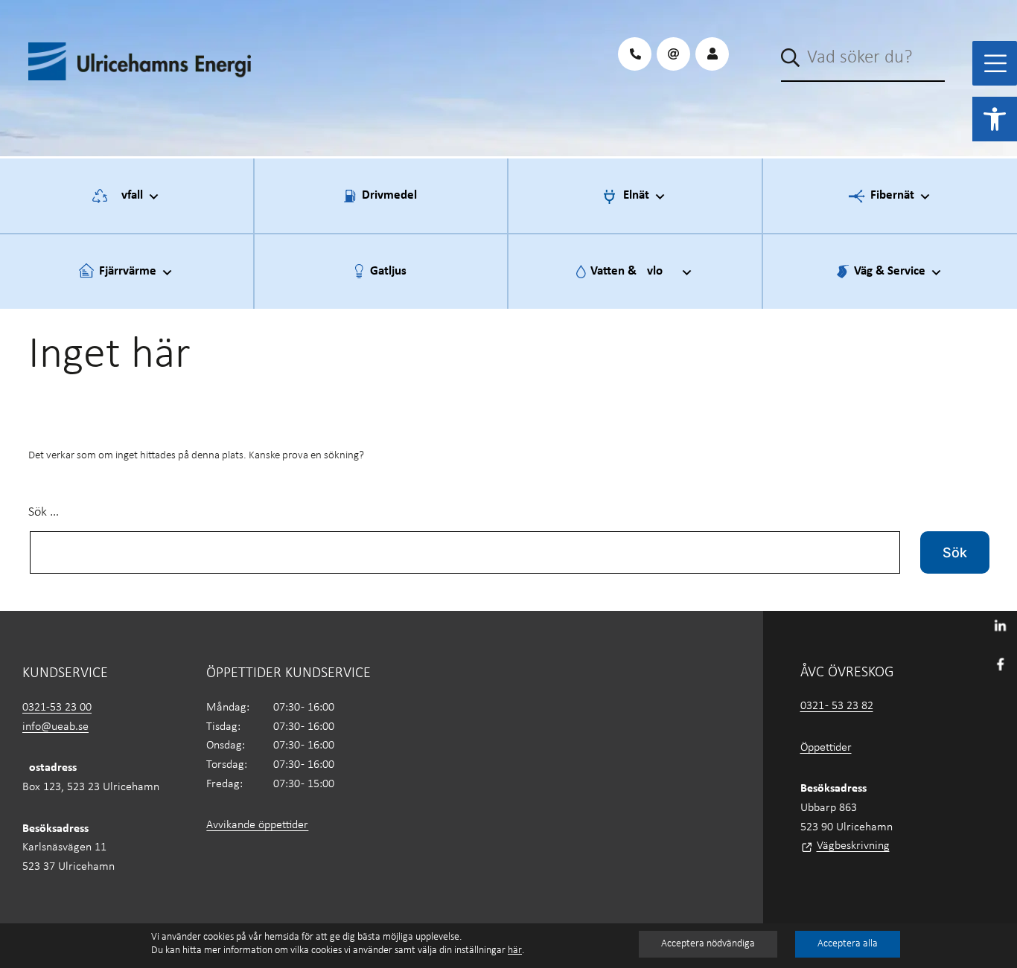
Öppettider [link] (826, 748)
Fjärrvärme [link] (127, 271)
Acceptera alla (847, 943)
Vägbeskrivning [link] (853, 846)
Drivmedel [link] (389, 195)
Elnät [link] (636, 195)
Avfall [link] (128, 195)
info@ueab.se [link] (55, 727)
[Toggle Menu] (995, 63)
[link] (994, 119)
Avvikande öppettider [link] (257, 825)
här (515, 950)
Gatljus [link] (388, 271)
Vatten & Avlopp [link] (633, 271)
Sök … (43, 512)
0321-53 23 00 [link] (57, 708)
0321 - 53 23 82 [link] (836, 706)
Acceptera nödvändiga (708, 943)
